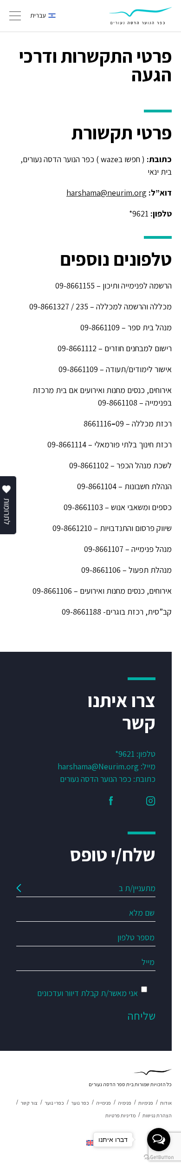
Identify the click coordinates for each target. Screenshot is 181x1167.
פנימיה (124, 1103)
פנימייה (103, 1103)
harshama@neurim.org (106, 192)
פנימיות (145, 1103)
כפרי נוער (54, 1103)
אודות (166, 1103)
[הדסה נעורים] (140, 16)
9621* (125, 753)
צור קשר (29, 1103)
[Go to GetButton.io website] (159, 1157)
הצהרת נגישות (157, 1115)
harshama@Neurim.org (98, 766)
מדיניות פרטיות (120, 1115)
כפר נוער (80, 1103)
